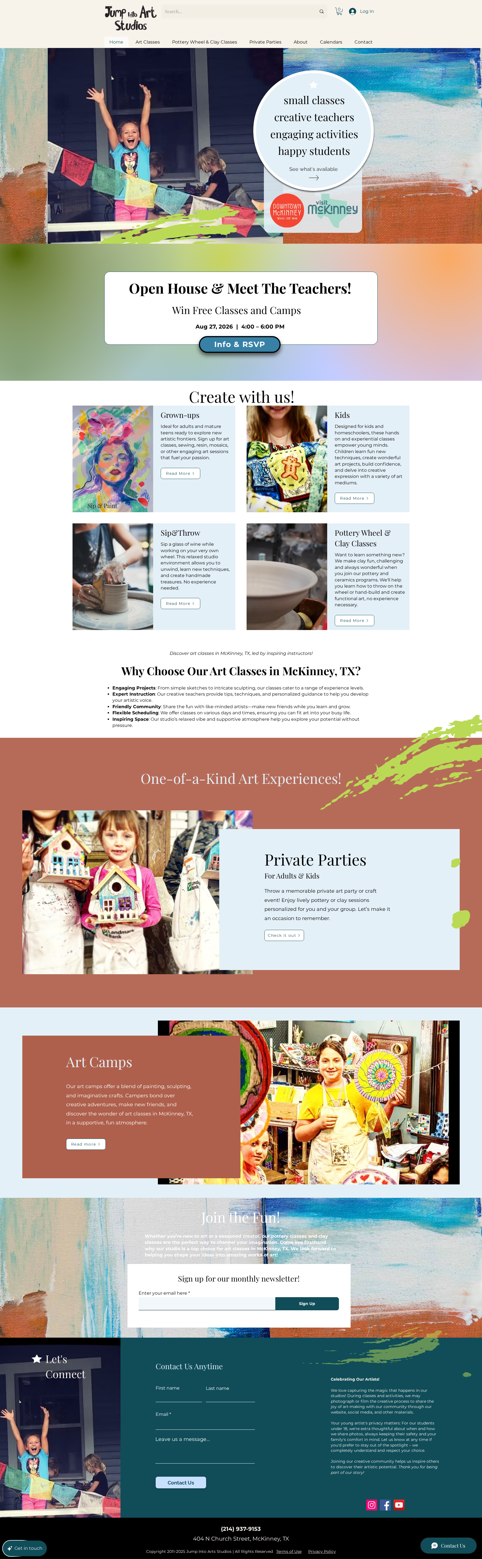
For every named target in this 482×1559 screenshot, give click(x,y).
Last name (217, 1388)
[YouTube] (399, 1505)
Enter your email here (163, 1293)
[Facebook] (385, 1505)
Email (162, 1414)
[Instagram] (371, 1505)
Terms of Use (289, 1551)
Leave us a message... (182, 1439)
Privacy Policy (322, 1551)
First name (168, 1388)
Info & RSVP (240, 344)
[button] (339, 11)
